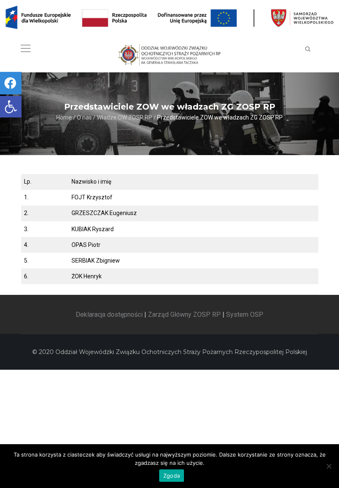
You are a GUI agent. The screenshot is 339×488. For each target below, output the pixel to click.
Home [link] (64, 118)
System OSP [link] (244, 314)
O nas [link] (84, 118)
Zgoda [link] (171, 475)
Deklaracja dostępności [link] (109, 314)
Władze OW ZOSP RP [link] (124, 118)
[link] (10, 106)
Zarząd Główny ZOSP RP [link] (184, 314)
